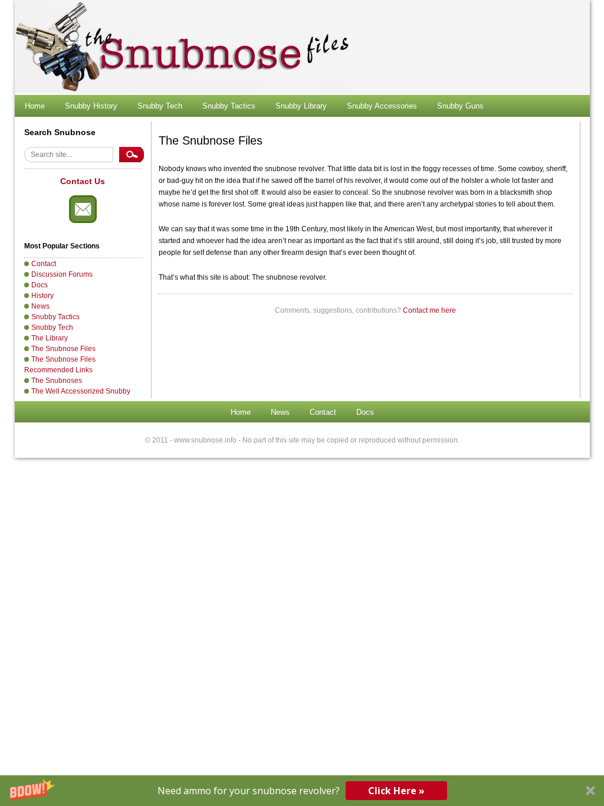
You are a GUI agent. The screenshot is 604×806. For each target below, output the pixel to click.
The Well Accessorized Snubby (80, 391)
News (40, 306)
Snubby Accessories (382, 105)
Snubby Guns (460, 105)
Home (35, 105)
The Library (49, 338)
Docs (39, 285)
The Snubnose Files (63, 349)
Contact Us (82, 181)
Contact (43, 264)
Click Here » (396, 790)
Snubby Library (301, 105)
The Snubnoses (56, 380)
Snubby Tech (159, 105)
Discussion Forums (62, 274)
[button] (302, 790)
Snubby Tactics (228, 105)
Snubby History (91, 105)
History (42, 295)
